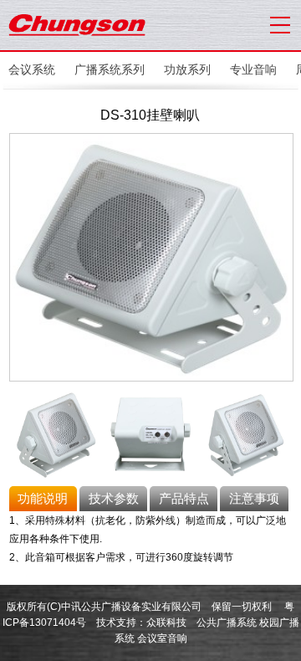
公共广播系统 (226, 622)
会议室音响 (162, 638)
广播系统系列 (109, 69)
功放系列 (187, 69)
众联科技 (166, 622)
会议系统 (31, 69)
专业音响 (253, 69)
